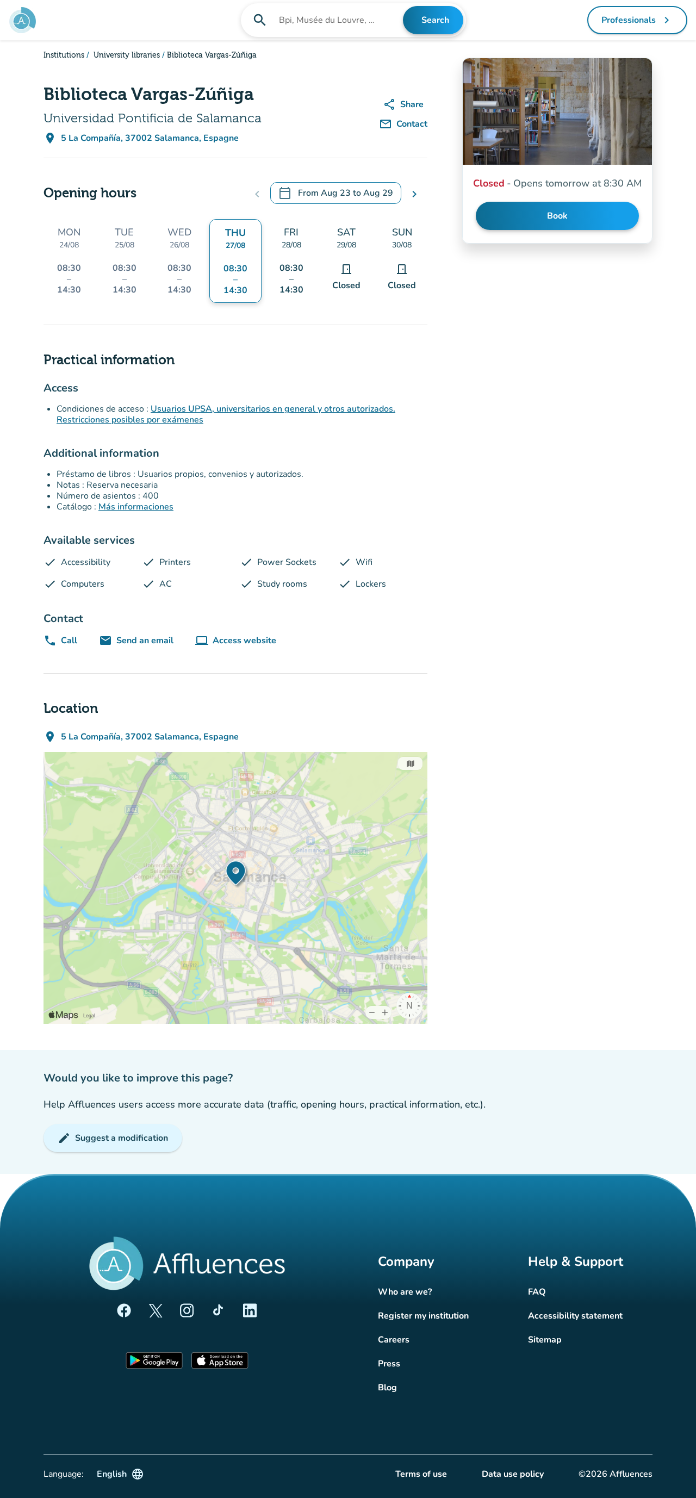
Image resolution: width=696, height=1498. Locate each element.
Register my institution (423, 1315)
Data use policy (513, 1474)
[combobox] (340, 20)
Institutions (64, 55)
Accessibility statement (575, 1315)
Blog (387, 1387)
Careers (393, 1339)
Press (389, 1363)
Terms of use (421, 1474)
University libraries (125, 55)
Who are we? (405, 1291)
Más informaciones (135, 507)
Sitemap (545, 1339)
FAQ (537, 1291)
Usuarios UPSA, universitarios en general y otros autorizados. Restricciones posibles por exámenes (226, 414)
